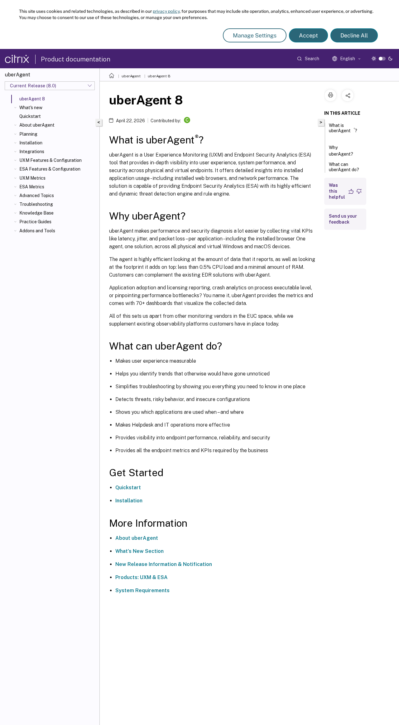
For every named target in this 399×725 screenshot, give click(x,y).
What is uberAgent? (343, 128)
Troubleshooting (36, 204)
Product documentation (75, 59)
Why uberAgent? (341, 151)
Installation (30, 142)
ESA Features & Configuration (49, 169)
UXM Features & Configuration (50, 160)
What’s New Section (139, 551)
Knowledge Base (36, 212)
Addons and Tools (37, 230)
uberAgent (131, 76)
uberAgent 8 (159, 76)
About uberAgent (37, 125)
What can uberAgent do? (344, 167)
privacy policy (166, 11)
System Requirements (142, 590)
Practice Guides (35, 221)
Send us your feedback (343, 219)
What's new (30, 107)
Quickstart (30, 116)
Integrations (31, 151)
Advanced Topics (36, 195)
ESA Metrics (31, 186)
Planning (28, 134)
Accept (308, 35)
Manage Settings (254, 35)
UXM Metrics (32, 178)
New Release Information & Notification (163, 564)
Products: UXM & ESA (141, 577)
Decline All (354, 35)
